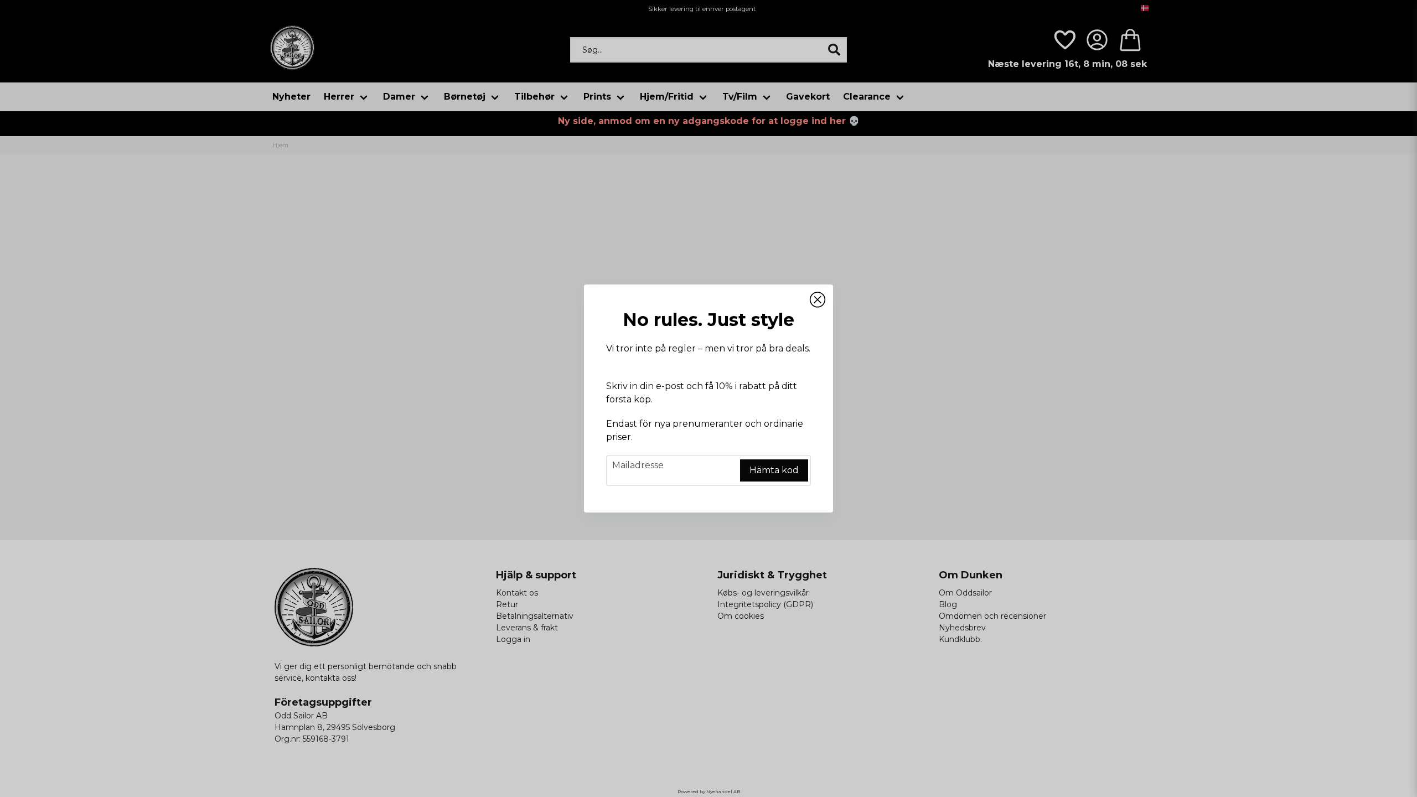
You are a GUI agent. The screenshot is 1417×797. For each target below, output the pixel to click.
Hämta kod (774, 470)
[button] (818, 300)
